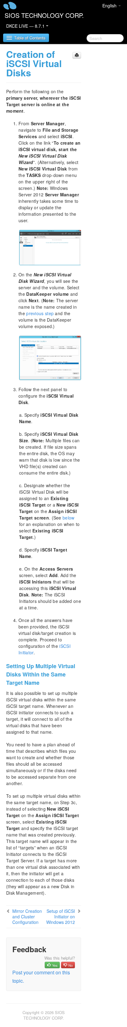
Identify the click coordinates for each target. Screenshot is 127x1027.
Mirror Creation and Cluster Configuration (27, 916)
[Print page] (76, 55)
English (110, 5)
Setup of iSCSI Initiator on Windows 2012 (60, 916)
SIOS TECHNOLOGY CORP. (44, 15)
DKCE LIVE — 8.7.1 (26, 26)
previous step (40, 313)
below (69, 518)
